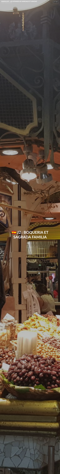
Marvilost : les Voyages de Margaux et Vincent (19, 1)
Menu (56, 1)
